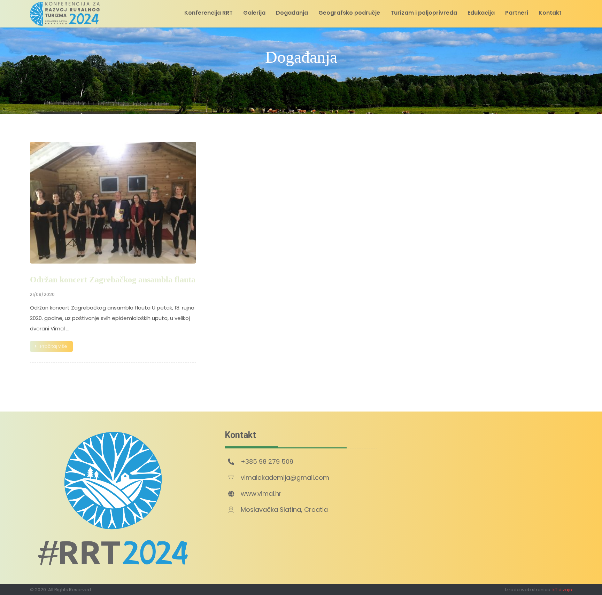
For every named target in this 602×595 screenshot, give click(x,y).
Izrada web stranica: (528, 589)
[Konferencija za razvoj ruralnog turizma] (65, 14)
